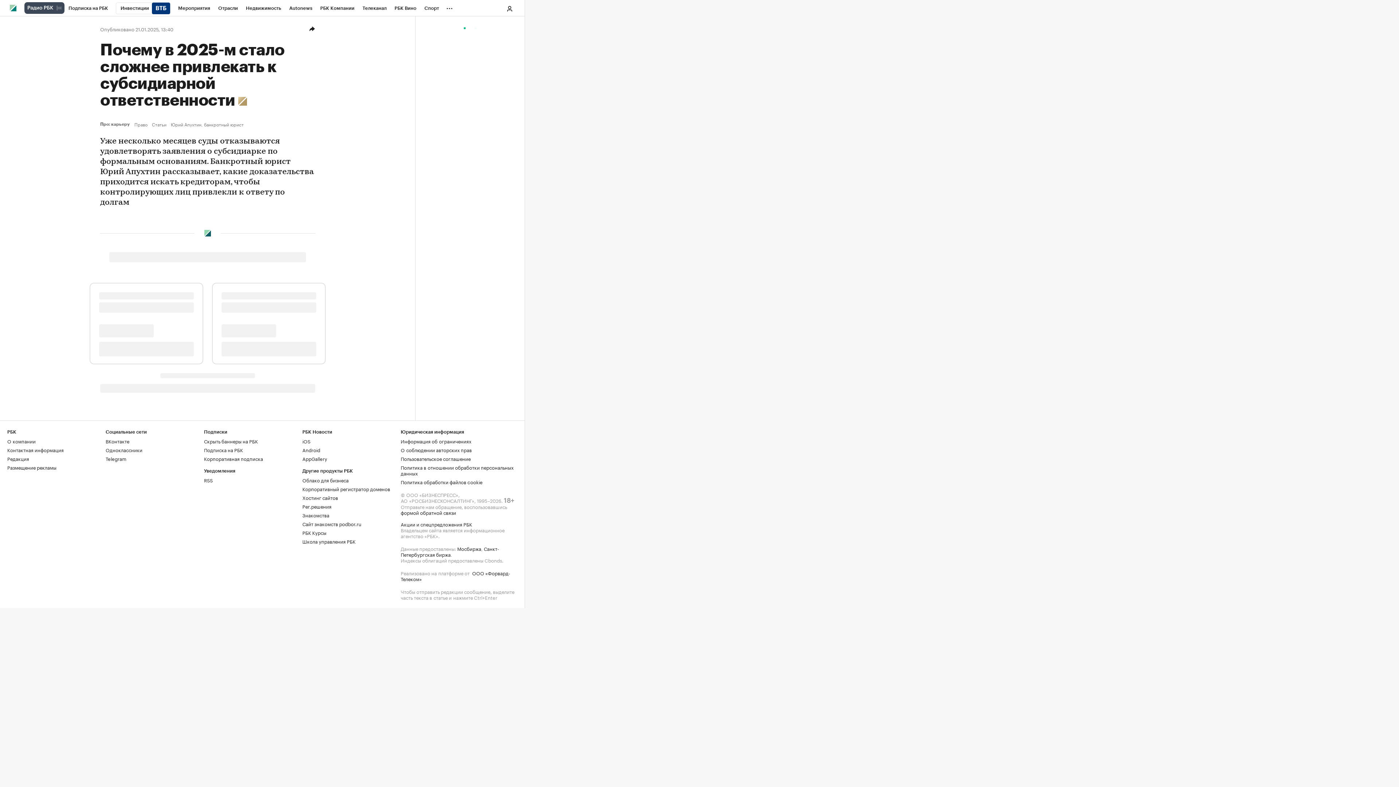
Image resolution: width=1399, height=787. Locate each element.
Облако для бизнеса (325, 479)
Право (141, 124)
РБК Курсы (314, 532)
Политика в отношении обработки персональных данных (457, 470)
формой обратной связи (428, 512)
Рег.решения (317, 506)
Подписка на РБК (223, 449)
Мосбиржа (469, 548)
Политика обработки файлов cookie (442, 481)
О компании (21, 441)
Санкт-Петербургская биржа (450, 551)
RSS (208, 479)
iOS (306, 441)
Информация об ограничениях (436, 441)
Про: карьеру (116, 124)
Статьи (159, 124)
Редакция (18, 458)
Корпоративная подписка (233, 458)
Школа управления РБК (329, 541)
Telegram (116, 458)
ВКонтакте (117, 441)
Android (311, 449)
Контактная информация (35, 449)
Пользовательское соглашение (436, 458)
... (449, 7)
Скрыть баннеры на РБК (231, 441)
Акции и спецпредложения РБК (436, 524)
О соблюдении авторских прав (436, 449)
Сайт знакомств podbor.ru (331, 523)
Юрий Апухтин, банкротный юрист (207, 124)
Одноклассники (124, 449)
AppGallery (314, 458)
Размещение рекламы (31, 467)
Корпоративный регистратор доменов (346, 488)
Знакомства (315, 514)
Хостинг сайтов (320, 497)
